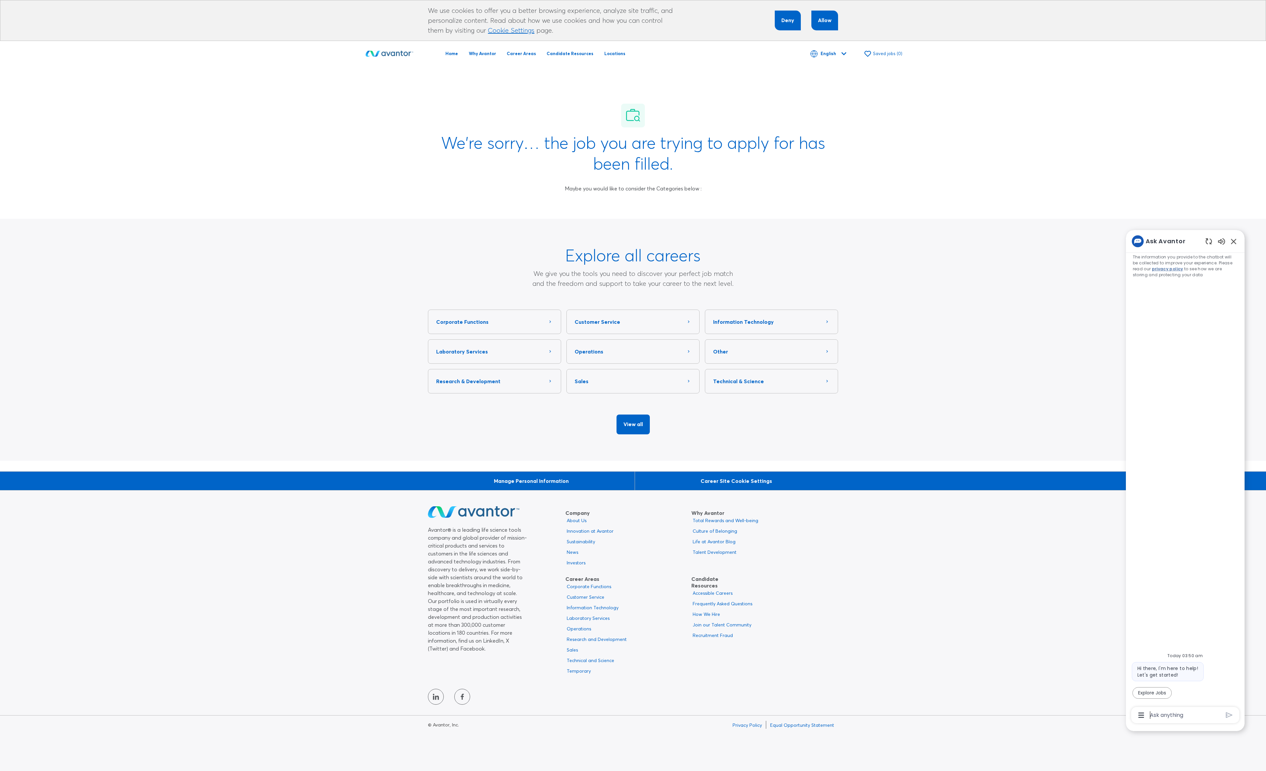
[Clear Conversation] (1209, 241)
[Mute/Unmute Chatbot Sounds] (1221, 241)
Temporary (579, 671)
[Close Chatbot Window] (1233, 241)
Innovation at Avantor (590, 531)
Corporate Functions (589, 586)
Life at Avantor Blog (714, 542)
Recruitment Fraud (713, 635)
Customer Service (585, 597)
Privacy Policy (747, 725)
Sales (572, 650)
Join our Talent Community (722, 625)
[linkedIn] (436, 697)
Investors (576, 563)
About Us (577, 520)
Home (451, 53)
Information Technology (592, 608)
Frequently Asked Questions (722, 604)
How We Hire (706, 614)
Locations (614, 53)
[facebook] (462, 697)
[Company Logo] (389, 52)
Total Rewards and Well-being (725, 520)
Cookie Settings (511, 30)
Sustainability (581, 542)
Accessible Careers (713, 593)
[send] (1229, 715)
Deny (787, 20)
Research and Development (597, 639)
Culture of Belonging (715, 531)
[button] (633, 424)
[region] (1185, 477)
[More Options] (1141, 715)
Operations (579, 629)
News (572, 552)
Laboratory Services (588, 618)
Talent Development (715, 552)
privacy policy (1167, 269)
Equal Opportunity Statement (802, 725)
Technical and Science (590, 660)
